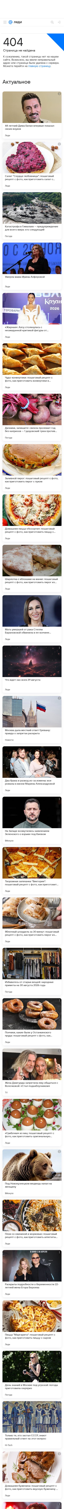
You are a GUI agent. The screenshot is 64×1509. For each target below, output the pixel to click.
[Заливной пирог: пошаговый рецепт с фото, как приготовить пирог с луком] (32, 467)
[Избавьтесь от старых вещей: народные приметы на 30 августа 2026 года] (32, 971)
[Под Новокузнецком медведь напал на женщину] (32, 1173)
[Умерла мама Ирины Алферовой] (32, 266)
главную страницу (39, 66)
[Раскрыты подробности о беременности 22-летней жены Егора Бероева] (32, 1273)
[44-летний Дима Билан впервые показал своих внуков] (32, 115)
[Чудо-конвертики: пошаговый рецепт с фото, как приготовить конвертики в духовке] (32, 367)
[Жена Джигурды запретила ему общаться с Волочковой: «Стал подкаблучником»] (32, 1072)
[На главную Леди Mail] (17, 22)
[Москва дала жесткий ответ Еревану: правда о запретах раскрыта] (32, 719)
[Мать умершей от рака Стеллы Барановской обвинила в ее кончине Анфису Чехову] (32, 618)
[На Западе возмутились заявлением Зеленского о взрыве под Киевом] (32, 820)
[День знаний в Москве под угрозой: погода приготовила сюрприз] (32, 1374)
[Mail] (10, 22)
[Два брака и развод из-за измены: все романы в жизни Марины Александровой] (32, 770)
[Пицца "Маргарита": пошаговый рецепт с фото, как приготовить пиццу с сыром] (32, 1324)
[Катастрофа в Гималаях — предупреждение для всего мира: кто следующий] (32, 215)
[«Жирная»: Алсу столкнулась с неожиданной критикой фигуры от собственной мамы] (32, 316)
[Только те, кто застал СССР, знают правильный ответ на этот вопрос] (32, 1424)
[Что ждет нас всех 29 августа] (32, 669)
